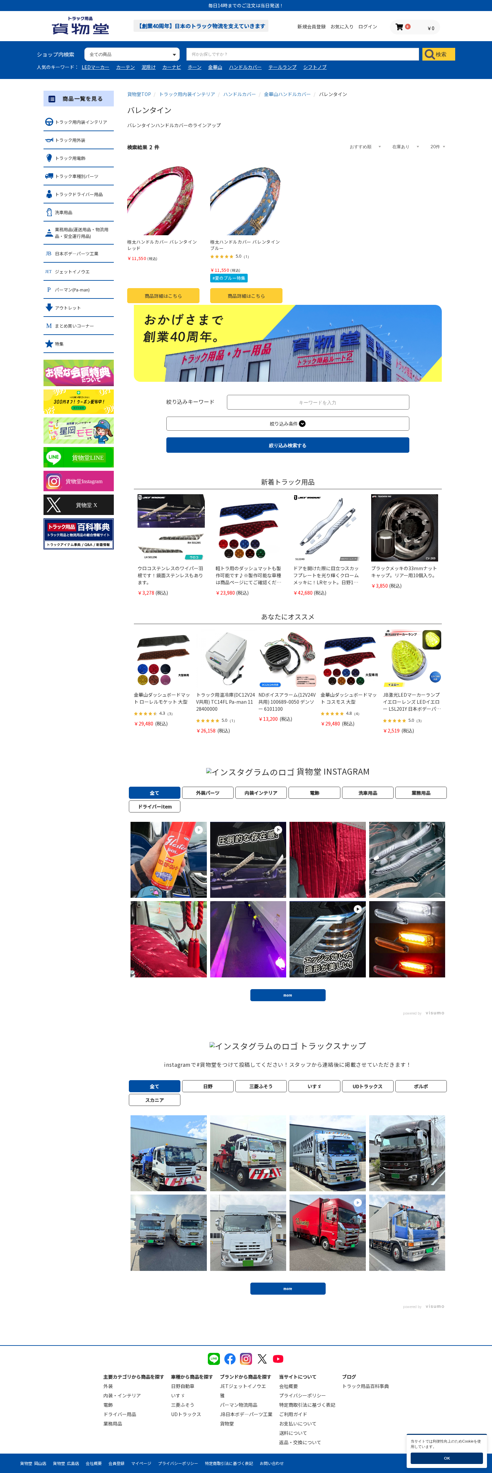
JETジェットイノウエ (243, 1386)
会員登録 (116, 1463)
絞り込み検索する (288, 445)
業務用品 (112, 1423)
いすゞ (178, 1395)
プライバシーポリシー (302, 1395)
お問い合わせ (272, 1463)
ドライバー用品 (119, 1414)
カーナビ (171, 67)
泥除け (149, 67)
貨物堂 (227, 1423)
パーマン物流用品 (238, 1404)
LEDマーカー (95, 67)
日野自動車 (182, 1386)
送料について (293, 1432)
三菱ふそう (182, 1404)
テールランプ (282, 67)
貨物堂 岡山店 (33, 1463)
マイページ (141, 1463)
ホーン (194, 67)
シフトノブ (315, 67)
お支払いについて (298, 1423)
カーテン (125, 67)
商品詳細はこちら (163, 295)
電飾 (108, 1404)
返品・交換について (300, 1442)
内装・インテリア (122, 1395)
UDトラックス (186, 1414)
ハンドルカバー (245, 67)
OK (447, 1458)
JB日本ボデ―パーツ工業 (246, 1414)
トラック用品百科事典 (365, 1386)
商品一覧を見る (83, 98)
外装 (108, 1386)
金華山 (215, 67)
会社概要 (288, 1386)
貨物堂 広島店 (66, 1463)
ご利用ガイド (293, 1414)
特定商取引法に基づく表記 (307, 1404)
